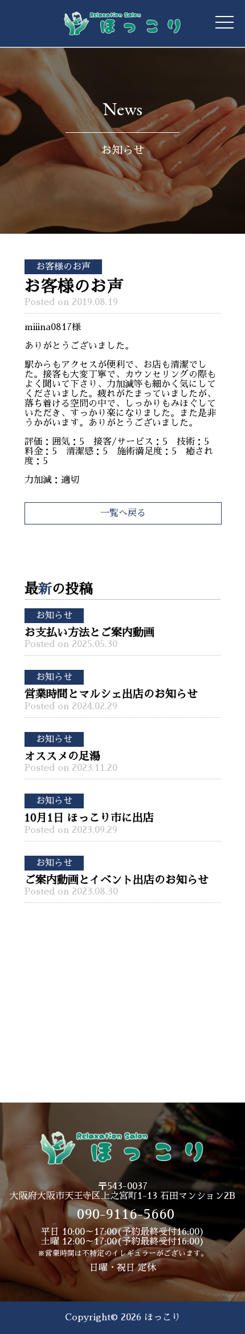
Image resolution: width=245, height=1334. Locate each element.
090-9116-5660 (125, 1214)
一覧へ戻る (123, 513)
